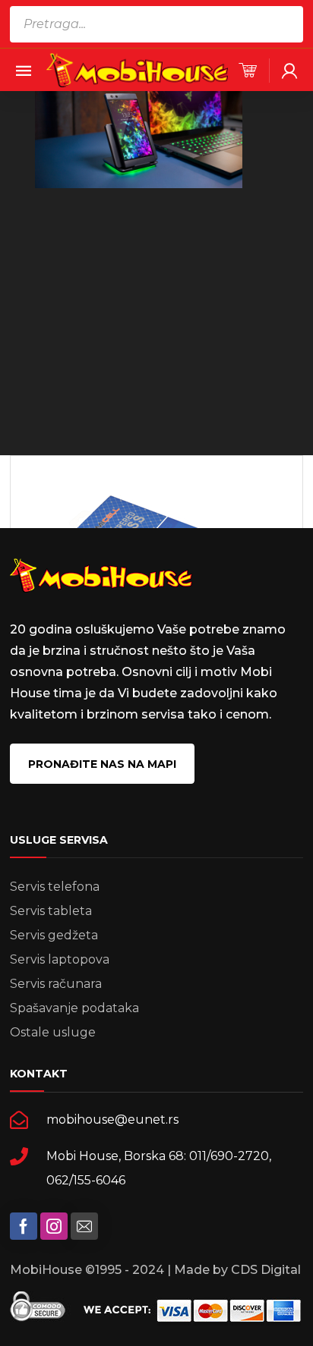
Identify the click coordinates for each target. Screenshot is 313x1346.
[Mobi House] (137, 69)
